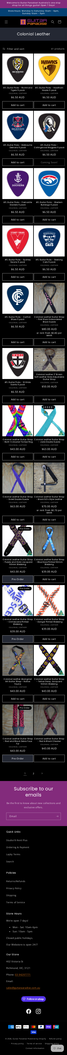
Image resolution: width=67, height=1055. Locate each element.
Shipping (11, 895)
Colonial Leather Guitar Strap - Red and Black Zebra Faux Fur (18, 741)
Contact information (35, 1048)
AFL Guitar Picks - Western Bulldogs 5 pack (49, 203)
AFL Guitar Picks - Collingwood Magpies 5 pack (49, 146)
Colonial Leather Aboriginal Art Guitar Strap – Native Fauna (18, 681)
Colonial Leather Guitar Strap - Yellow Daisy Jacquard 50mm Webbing (49, 681)
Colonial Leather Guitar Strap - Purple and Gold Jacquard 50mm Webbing (18, 562)
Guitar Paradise (20, 1038)
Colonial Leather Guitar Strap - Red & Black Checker (49, 739)
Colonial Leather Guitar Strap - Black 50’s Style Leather (49, 498)
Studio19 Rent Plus (17, 840)
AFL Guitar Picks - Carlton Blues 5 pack (18, 318)
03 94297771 (23, 974)
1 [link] (25, 773)
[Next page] (41, 773)
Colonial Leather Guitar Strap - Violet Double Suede (18, 498)
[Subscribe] (57, 816)
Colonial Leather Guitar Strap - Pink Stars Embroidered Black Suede (49, 319)
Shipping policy (52, 1043)
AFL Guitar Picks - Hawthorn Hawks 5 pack (49, 89)
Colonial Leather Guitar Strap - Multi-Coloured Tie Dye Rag (18, 440)
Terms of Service (15, 902)
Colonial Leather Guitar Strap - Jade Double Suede (49, 440)
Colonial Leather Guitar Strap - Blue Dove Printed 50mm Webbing (49, 562)
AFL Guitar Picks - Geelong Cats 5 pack (49, 261)
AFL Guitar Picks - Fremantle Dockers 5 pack (17, 203)
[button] (6, 21)
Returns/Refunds (15, 881)
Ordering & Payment (17, 847)
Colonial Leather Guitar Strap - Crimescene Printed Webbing (18, 621)
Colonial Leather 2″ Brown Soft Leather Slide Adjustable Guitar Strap (49, 377)
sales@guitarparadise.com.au (23, 987)
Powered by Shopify (37, 1038)
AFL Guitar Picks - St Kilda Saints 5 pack (18, 383)
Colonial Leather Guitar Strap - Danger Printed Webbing (49, 620)
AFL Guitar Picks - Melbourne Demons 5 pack (17, 146)
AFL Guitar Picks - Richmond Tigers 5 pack (17, 89)
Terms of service (34, 1043)
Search (10, 861)
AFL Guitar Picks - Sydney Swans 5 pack (18, 261)
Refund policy (55, 1038)
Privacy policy (17, 1043)
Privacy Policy (13, 888)
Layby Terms (13, 854)
